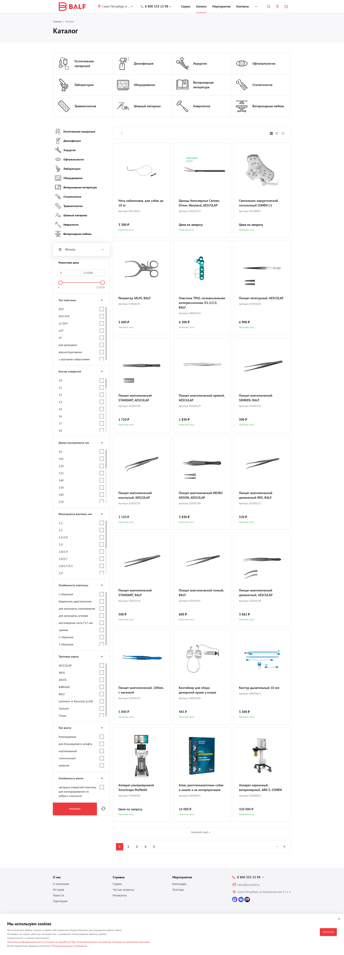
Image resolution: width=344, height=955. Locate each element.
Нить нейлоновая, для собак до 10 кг (141, 203)
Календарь (179, 884)
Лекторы (178, 890)
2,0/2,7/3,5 (66, 566)
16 (60, 416)
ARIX (62, 672)
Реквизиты (120, 895)
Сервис (185, 6)
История (58, 890)
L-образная (66, 594)
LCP (61, 330)
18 (60, 430)
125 (61, 473)
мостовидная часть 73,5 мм (76, 623)
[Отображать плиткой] (271, 133)
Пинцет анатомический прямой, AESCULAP (202, 397)
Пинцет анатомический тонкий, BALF (201, 592)
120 (61, 466)
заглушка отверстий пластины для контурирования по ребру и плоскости (77, 791)
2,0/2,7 (63, 559)
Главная (57, 21)
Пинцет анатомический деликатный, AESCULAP (256, 592)
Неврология (201, 106)
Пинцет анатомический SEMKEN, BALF (255, 397)
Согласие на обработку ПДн (60, 942)
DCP (61, 309)
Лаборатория (84, 85)
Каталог (201, 6)
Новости (58, 895)
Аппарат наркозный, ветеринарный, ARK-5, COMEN (260, 787)
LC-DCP (63, 323)
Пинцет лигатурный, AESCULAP (261, 298)
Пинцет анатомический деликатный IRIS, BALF (255, 495)
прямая (63, 630)
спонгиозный (67, 758)
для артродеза (68, 345)
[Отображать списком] (277, 133)
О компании (61, 884)
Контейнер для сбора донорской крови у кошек (197, 690)
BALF (62, 694)
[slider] (60, 282)
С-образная (66, 637)
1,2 (61, 523)
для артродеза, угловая (73, 615)
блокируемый (67, 736)
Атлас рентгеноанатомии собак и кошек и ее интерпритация (201, 787)
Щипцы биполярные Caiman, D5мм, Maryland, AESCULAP (199, 203)
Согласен (328, 932)
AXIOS (63, 680)
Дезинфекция (143, 63)
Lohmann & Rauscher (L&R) (76, 701)
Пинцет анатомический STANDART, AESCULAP (135, 397)
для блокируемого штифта (75, 744)
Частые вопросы (123, 890)
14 (60, 409)
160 (61, 494)
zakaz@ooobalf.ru (248, 884)
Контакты (242, 6)
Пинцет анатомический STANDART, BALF (135, 592)
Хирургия (200, 63)
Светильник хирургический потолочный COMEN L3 (258, 203)
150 (61, 487)
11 (60, 387)
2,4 (61, 573)
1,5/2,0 (63, 537)
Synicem (64, 708)
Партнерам (60, 901)
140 (61, 480)
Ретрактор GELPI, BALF (134, 298)
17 (60, 423)
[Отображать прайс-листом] (283, 133)
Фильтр (70, 249)
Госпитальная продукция (84, 63)
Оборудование (144, 85)
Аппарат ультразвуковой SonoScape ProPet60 (136, 787)
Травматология (85, 106)
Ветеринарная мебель (268, 106)
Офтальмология (263, 63)
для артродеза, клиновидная (77, 608)
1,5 (61, 530)
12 (60, 394)
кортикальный (68, 751)
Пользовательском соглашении (69, 945)
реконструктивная (70, 352)
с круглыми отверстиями (74, 359)
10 (60, 380)
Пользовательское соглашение (94, 942)
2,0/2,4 (63, 551)
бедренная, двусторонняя (75, 601)
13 (60, 402)
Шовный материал (147, 106)
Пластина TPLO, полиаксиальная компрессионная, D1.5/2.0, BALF (202, 302)
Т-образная (66, 644)
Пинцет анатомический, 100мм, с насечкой (141, 690)
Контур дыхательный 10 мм (259, 688)
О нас (57, 877)
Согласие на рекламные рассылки (131, 942)
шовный (64, 765)
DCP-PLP (64, 316)
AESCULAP (65, 665)
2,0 (61, 544)
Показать (75, 808)
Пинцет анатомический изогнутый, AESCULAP (135, 495)
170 (61, 502)
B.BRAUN (64, 687)
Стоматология (262, 85)
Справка (119, 877)
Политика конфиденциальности (25, 942)
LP (60, 338)
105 (61, 459)
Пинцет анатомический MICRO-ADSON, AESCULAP (201, 495)
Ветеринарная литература (203, 84)
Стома (62, 715)
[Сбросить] (103, 808)
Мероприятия (221, 6)
